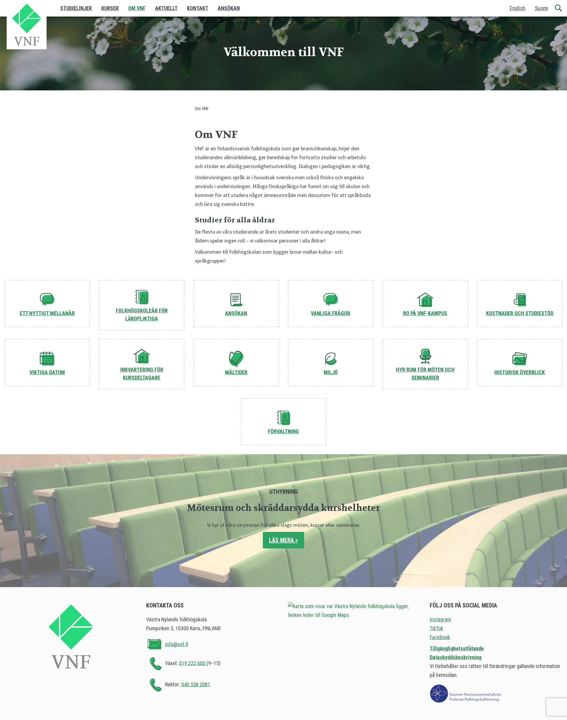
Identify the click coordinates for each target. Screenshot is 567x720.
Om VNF (137, 8)
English (517, 8)
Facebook (440, 637)
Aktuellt (166, 8)
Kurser (110, 8)
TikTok (436, 628)
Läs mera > (283, 540)
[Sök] (559, 8)
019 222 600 (192, 663)
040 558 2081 (195, 684)
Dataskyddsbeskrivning (455, 657)
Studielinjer (76, 8)
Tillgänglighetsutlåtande (457, 648)
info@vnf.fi (176, 644)
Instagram (440, 619)
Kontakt (197, 8)
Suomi (541, 8)
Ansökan (229, 8)
